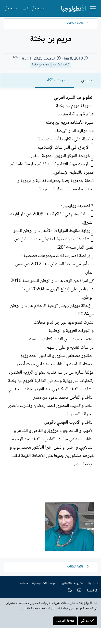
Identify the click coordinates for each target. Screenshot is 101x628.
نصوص (87, 80)
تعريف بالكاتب (54, 80)
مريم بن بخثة (40, 65)
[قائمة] (93, 8)
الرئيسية (91, 591)
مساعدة (23, 583)
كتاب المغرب (61, 65)
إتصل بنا (93, 583)
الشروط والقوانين (72, 583)
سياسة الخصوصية (44, 583)
